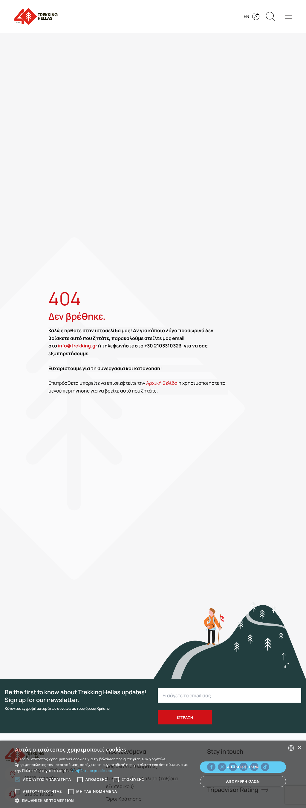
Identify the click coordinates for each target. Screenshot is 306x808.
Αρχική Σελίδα (162, 383)
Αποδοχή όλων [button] (243, 766)
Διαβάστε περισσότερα (92, 770)
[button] (283, 657)
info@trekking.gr (77, 345)
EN (246, 16)
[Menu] (288, 16)
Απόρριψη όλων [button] (243, 781)
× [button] (299, 748)
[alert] (153, 774)
